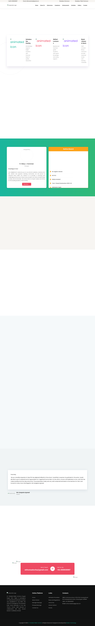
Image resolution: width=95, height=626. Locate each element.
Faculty (50, 607)
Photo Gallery (12, 240)
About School (35, 600)
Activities (73, 5)
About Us (42, 5)
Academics (57, 5)
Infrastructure (40, 240)
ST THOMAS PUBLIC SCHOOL (35, 623)
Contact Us (35, 607)
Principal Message (36, 605)
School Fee (51, 602)
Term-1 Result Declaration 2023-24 (62, 174)
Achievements (65, 5)
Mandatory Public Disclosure (81, 1)
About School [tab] (10, 94)
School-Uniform (53, 605)
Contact (85, 5)
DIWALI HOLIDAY (56, 171)
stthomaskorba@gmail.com (36, 570)
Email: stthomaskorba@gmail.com (31, 1)
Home (36, 5)
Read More (26, 184)
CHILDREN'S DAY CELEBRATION (19, 549)
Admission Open (56, 178)
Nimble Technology (71, 623)
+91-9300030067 (63, 570)
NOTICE (54, 167)
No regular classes (57, 163)
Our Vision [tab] (28, 94)
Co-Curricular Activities (71, 240)
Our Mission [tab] (20, 94)
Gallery (79, 5)
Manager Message (37, 602)
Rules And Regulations (54, 600)
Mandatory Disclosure (64, 1)
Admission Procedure (54, 597)
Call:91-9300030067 (12, 1)
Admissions (50, 5)
